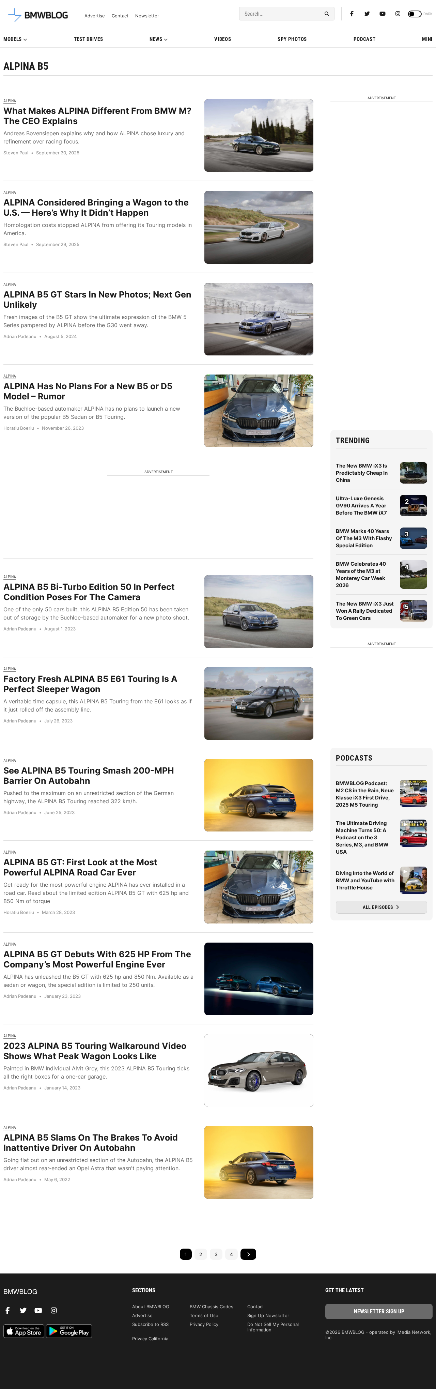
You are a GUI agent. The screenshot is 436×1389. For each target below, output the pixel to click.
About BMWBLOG (150, 1306)
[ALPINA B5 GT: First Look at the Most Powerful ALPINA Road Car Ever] (258, 887)
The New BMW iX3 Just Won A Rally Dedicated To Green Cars (365, 610)
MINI (427, 39)
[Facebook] (351, 13)
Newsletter (147, 16)
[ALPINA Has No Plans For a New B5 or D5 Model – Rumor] (258, 411)
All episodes (378, 907)
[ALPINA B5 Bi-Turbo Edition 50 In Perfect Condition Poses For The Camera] (258, 611)
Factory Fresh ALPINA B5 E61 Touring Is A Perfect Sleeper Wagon (90, 684)
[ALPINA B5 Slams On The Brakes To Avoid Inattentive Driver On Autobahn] (258, 1162)
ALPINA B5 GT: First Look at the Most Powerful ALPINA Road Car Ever (80, 867)
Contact (120, 16)
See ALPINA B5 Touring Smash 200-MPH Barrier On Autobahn (88, 775)
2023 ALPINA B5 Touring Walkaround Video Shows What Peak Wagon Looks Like (94, 1051)
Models (12, 39)
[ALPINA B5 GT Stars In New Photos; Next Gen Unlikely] (258, 319)
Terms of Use (204, 1315)
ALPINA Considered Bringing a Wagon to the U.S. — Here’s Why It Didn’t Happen (96, 207)
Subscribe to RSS (150, 1324)
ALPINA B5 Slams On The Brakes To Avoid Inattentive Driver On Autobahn (90, 1142)
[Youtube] (382, 13)
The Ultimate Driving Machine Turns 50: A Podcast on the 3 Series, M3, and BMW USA (362, 837)
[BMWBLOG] (57, 1292)
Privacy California (150, 1338)
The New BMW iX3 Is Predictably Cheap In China (362, 472)
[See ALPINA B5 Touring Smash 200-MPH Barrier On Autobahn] (258, 795)
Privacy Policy (204, 1324)
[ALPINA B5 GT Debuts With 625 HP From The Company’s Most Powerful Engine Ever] (258, 979)
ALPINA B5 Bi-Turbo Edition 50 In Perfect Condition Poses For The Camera (89, 592)
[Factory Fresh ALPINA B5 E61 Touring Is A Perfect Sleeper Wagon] (258, 703)
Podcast (365, 39)
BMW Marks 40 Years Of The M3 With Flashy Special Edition (364, 538)
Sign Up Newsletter (268, 1315)
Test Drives (88, 39)
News (156, 39)
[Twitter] (367, 13)
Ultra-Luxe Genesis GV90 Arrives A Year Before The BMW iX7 (361, 505)
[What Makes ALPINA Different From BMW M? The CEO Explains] (258, 135)
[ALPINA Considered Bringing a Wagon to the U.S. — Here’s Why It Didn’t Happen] (258, 227)
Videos (222, 39)
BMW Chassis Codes (211, 1306)
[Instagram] (397, 13)
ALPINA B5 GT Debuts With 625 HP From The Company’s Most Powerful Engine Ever (97, 959)
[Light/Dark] (415, 14)
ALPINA (9, 100)
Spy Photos (292, 39)
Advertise (94, 16)
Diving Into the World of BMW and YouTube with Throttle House (365, 880)
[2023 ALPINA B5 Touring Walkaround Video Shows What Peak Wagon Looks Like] (258, 1070)
